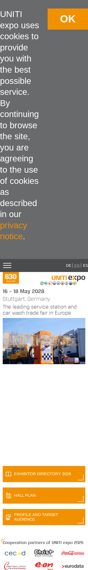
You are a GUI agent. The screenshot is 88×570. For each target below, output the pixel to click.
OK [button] (68, 19)
